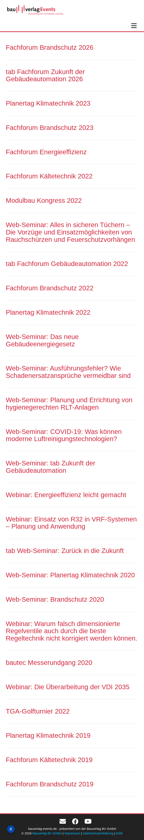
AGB (119, 833)
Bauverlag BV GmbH (47, 833)
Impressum (72, 833)
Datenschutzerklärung (98, 833)
